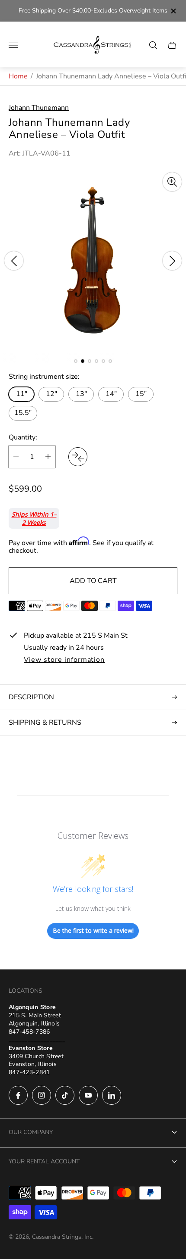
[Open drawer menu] (13, 45)
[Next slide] (172, 260)
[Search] (153, 45)
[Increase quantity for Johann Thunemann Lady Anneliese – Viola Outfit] (48, 457)
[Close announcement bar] (172, 11)
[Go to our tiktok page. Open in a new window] (64, 1095)
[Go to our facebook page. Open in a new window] (18, 1095)
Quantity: (23, 437)
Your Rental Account (44, 1161)
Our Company (31, 1132)
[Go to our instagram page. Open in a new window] (41, 1095)
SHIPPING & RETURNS (45, 722)
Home (18, 76)
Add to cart (93, 581)
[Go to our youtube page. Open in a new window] (88, 1095)
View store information (64, 660)
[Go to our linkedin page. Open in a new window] (111, 1095)
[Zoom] (172, 181)
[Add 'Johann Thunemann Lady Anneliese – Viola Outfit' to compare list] (77, 456)
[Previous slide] (13, 260)
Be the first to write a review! (93, 930)
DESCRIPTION (31, 697)
